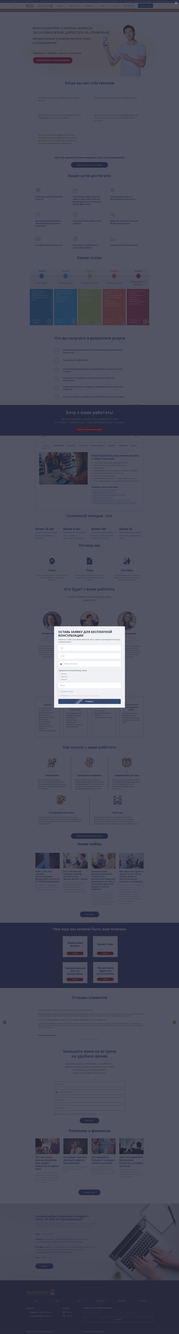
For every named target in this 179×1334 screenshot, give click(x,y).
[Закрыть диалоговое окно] (176, 3)
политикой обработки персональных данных (84, 696)
